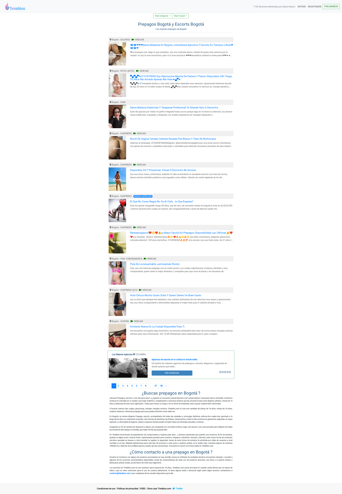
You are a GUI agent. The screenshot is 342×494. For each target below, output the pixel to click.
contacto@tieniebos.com (120, 473)
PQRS (142, 488)
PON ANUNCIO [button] (331, 6)
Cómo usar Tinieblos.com (159, 488)
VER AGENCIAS (172, 373)
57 (156, 386)
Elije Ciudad (179, 16)
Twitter (178, 488)
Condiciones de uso (106, 488)
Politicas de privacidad (127, 488)
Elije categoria (162, 16)
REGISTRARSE (315, 6)
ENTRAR (302, 6)
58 (161, 386)
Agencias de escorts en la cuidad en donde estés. (175, 359)
